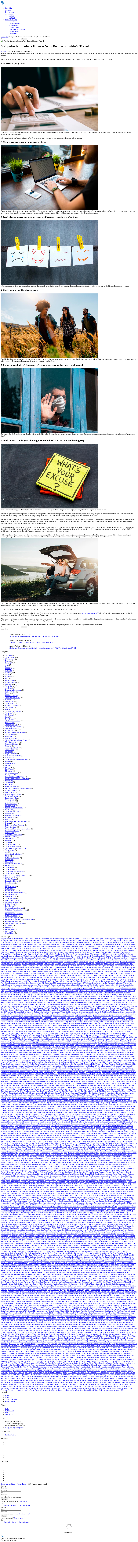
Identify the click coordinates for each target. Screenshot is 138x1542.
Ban (79, 993)
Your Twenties (107, 1197)
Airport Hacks (12, 1066)
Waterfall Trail (6, 1031)
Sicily (60, 1164)
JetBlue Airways (80, 975)
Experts (79, 1176)
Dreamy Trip (111, 1122)
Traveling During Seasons (14, 908)
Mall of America (121, 946)
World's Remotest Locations (61, 1083)
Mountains (8, 771)
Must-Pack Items (50, 1209)
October (49, 1145)
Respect (65, 1164)
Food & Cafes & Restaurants (15, 732)
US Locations (102, 1068)
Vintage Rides (21, 1149)
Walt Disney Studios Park (18, 1218)
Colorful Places (58, 1035)
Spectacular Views (57, 1153)
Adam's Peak (24, 1184)
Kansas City (11, 1108)
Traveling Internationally (105, 1079)
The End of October (95, 1066)
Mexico (128, 1066)
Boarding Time (33, 1021)
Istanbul (134, 1187)
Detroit (46, 939)
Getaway (89, 1135)
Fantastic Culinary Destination (59, 1220)
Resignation (10, 981)
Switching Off (66, 1114)
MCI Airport (26, 1108)
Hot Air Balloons (23, 1155)
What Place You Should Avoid (115, 1097)
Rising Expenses (51, 1039)
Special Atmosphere (39, 1052)
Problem (111, 1074)
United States (101, 950)
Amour (117, 1193)
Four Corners (11, 1149)
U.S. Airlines (14, 973)
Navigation (78, 1118)
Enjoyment (63, 1222)
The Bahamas (97, 1077)
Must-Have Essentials (12, 902)
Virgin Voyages (75, 1226)
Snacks (51, 1120)
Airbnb (3, 1143)
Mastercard (89, 973)
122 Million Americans (63, 979)
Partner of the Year (111, 954)
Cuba (10, 979)
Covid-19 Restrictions (102, 1012)
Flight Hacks (126, 1130)
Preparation (91, 1128)
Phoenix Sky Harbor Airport (107, 1037)
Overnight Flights (29, 1212)
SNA (84, 1205)
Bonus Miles (78, 942)
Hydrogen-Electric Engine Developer (85, 1047)
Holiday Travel (12, 977)
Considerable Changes (123, 1064)
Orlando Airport (75, 940)
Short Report (98, 1101)
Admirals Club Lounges (127, 1045)
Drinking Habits (6, 1124)
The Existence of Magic (112, 1014)
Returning (120, 994)
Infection (71, 998)
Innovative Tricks (42, 1130)
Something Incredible (40, 1174)
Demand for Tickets (112, 962)
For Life (104, 1018)
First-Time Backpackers (82, 1004)
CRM (7, 674)
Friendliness (109, 1224)
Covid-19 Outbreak (41, 1087)
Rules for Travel (82, 967)
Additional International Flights (63, 1068)
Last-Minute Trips (93, 1160)
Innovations (9, 736)
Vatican (72, 1116)
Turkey (21, 1043)
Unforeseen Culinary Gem (97, 1209)
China (83, 1145)
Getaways (111, 1211)
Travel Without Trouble (123, 996)
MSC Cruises (53, 1218)
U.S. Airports (49, 994)
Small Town (126, 1120)
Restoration (57, 1089)
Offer (21, 1091)
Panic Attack (79, 998)
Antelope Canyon (113, 1112)
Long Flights (132, 1133)
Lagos (62, 1224)
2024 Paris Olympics (93, 1220)
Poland (50, 1041)
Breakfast (77, 960)
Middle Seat (19, 1037)
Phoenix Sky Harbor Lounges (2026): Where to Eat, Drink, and (31, 642)
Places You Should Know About (87, 1137)
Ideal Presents (111, 1176)
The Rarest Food (6, 1008)
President (70, 969)
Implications (108, 971)
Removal (89, 1095)
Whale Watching (37, 1226)
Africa (40, 1145)
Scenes (19, 1178)
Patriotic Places (125, 1074)
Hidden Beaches (50, 1031)
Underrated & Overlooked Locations (17, 829)
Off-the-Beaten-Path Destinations (123, 1160)
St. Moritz (39, 1216)
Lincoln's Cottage (21, 1189)
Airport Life (21, 946)
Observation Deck (57, 958)
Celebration (49, 983)
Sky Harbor (74, 1072)
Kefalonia (41, 1124)
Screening (67, 994)
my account (9, 14)
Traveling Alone (6, 1195)
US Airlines (109, 973)
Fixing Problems (115, 1021)
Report (26, 1039)
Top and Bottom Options (77, 1201)
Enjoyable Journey (59, 1049)
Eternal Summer (26, 1166)
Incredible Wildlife (11, 786)
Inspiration (133, 1006)
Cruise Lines (9, 701)
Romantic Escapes (19, 1211)
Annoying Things (59, 1012)
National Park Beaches (13, 755)
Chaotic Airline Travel (86, 991)
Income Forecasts (72, 993)
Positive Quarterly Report (53, 1025)
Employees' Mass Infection (109, 987)
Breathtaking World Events (123, 1049)
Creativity (4, 1118)
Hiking (7, 823)
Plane (9, 954)
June (16, 1220)
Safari (7, 885)
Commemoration (55, 1176)
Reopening (40, 971)
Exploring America (125, 1155)
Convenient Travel (127, 1023)
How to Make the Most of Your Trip (114, 1126)
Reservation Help (11, 20)
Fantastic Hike (6, 1077)
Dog (97, 1058)
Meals (28, 1060)
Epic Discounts (96, 1214)
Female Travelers (59, 1110)
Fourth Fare (21, 983)
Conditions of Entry (97, 964)
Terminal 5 (94, 1008)
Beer (20, 1081)
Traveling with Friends (13, 811)
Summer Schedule (32, 1106)
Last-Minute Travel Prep (116, 1141)
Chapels (127, 1095)
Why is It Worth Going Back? (121, 1116)
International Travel (11, 881)
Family (47, 1168)
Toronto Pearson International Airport (91, 1211)
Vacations (8, 655)
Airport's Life (16, 966)
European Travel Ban (71, 946)
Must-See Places (74, 1191)
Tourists (33, 971)
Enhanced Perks (62, 1010)
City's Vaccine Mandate (74, 966)
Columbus (100, 1184)
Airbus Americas (75, 987)
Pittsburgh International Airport (114, 1089)
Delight (107, 1095)
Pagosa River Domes (18, 1216)
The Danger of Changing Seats (45, 1002)
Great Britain (9, 833)
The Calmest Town (58, 1047)
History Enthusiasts (121, 1093)
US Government (88, 1035)
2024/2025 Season (65, 1216)
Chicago (34, 1041)
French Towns (22, 1074)
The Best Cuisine (61, 1077)
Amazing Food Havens (58, 1184)
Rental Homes (10, 883)
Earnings (4, 1122)
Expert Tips (88, 1164)
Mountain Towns (18, 1047)
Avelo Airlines (18, 979)
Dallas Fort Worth (88, 939)
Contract (51, 1027)
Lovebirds (41, 1122)
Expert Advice (69, 1143)
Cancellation (13, 25)
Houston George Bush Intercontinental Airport (93, 1218)
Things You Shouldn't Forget (63, 1091)
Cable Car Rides (10, 827)
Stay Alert (81, 1207)
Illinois (39, 1041)
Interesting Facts (29, 942)
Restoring (113, 994)
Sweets (19, 1004)
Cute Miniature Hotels (99, 1076)
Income (8, 1095)
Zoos (42, 939)
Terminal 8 (81, 1000)
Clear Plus (121, 1207)
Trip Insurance (10, 734)
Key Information (127, 1025)
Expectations (62, 1018)
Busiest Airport (10, 1085)
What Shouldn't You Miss (30, 1018)
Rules (108, 1091)
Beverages (34, 1124)
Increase (128, 1089)
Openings (16, 1139)
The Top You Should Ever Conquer (18, 1114)
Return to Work (47, 1016)
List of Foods (128, 973)
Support (15, 1083)
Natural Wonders (11, 877)
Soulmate (27, 1041)
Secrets (118, 944)
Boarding (11, 1158)
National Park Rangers (90, 1176)
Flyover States (118, 1104)
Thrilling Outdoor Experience (18, 1135)
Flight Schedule (53, 1214)
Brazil (40, 1116)
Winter (32, 998)
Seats (53, 1008)
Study (59, 1226)
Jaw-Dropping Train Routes (46, 1029)
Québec (95, 1164)
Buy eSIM (8, 8)
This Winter (27, 979)
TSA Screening (75, 1081)
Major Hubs (52, 1058)
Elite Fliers (102, 1091)
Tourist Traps (9, 912)
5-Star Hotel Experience (51, 1222)
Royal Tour (44, 1185)
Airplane (59, 1002)
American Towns (119, 1185)
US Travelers (91, 985)
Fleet (60, 991)
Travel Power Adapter (57, 981)
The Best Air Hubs (66, 1095)
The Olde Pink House (128, 1220)
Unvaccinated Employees (32, 1016)
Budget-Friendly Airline (32, 1228)
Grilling (55, 1178)
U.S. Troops (28, 952)
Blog (7, 37)
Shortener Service (48, 1045)
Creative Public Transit (8, 1103)
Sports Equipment (42, 967)
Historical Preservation (117, 1047)
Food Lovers (108, 1184)
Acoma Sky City (103, 1047)
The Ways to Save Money (116, 1018)
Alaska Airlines (34, 1172)
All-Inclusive (47, 1054)
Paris (64, 971)
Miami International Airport (91, 1222)
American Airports (120, 948)
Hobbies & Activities (12, 858)
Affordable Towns (77, 1124)
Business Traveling (11, 696)
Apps (7, 665)
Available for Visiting (97, 1027)
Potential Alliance (55, 1056)
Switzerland (11, 1185)
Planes (86, 1020)
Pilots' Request (109, 964)
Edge (122, 1110)
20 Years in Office (31, 981)
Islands (101, 975)
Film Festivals (15, 1180)
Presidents (18, 1199)
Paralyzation (113, 993)
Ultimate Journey (82, 1197)
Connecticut (64, 1126)
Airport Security (130, 1207)
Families (105, 1074)
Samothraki (115, 1182)
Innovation (18, 960)
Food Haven (61, 1147)
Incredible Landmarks (76, 1099)
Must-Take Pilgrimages (13, 918)
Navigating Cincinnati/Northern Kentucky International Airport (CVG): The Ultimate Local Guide (42, 648)
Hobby (67, 1110)
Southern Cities (16, 1147)
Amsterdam (121, 1226)
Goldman (133, 981)
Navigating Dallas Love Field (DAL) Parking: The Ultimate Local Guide (34, 636)
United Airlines (30, 946)
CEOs (52, 979)
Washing (130, 1118)
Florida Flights (104, 1021)
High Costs (46, 948)
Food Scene (121, 1176)
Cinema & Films (10, 896)
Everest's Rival (67, 1122)
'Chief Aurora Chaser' (61, 1212)
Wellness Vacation (26, 1070)
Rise (90, 971)
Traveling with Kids (12, 846)
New (23, 958)
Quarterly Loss (58, 996)
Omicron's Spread (77, 994)
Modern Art (78, 1062)
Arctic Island (98, 1062)
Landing (75, 1157)
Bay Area (30, 1104)
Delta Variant (58, 962)
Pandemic (31, 962)
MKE (89, 1014)
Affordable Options (7, 1126)
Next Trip (41, 983)
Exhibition (47, 1076)
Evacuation (124, 950)
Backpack (54, 1101)
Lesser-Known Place (90, 1104)
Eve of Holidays (92, 1031)
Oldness (46, 1147)
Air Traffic (91, 993)
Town (12, 1039)
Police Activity (109, 967)
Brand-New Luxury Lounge (10, 1064)
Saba (81, 1193)
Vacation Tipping (98, 1131)
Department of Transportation (91, 1224)
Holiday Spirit (42, 1170)
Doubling (89, 1145)
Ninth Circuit (69, 948)
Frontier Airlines (130, 1014)
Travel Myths (9, 850)
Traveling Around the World (10, 1045)
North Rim (47, 1226)
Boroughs (28, 1160)
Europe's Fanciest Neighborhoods (38, 1079)
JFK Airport (9, 659)
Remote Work (10, 929)
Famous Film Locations (57, 1187)
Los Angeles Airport (125, 940)
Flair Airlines (101, 969)
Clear (61, 1199)
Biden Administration (69, 967)
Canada (44, 993)
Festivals (54, 1160)
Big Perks (25, 1172)
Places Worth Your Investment (95, 1207)
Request (74, 983)
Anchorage (53, 1147)
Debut (107, 1222)
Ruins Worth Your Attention (14, 825)
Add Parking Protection (17, 29)
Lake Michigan (47, 1112)
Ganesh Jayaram (125, 1050)
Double (55, 991)
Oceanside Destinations (65, 960)
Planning (96, 1021)
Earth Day (8, 669)
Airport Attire (42, 1205)
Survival (68, 1039)
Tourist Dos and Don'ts (101, 1145)
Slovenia (117, 1184)
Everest (3, 1114)
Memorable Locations (61, 1139)
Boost (78, 1110)
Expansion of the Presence (107, 1008)
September (53, 1043)
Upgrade (61, 1104)
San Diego (11, 1212)
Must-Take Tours (105, 1155)
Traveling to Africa (86, 1149)
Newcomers (118, 1076)
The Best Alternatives (60, 1085)
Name (8, 1035)
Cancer (80, 1070)
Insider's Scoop (6, 1205)
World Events (9, 800)
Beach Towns (77, 1104)
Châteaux (46, 1116)
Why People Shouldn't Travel (25, 1010)
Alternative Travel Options (17, 1068)
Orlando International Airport (30, 1209)
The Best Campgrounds (86, 1025)
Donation (74, 1070)
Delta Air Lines (49, 964)
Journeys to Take (105, 1160)
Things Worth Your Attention (105, 1064)
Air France (100, 1199)
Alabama (67, 1124)
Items (65, 1153)
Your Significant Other (124, 1122)
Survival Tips (88, 942)
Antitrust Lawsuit (92, 975)
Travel (8, 1004)
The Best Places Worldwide (85, 989)
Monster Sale (84, 969)
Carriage (9, 1027)
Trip (124, 954)
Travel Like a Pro (105, 1137)
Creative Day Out (120, 1195)
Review (67, 1093)
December (30, 1087)
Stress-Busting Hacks (97, 1151)
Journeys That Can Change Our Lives (18, 788)
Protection (128, 994)
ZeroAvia (68, 1047)
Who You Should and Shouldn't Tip (116, 1131)
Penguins (87, 1124)
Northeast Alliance (41, 1010)
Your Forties (84, 1209)
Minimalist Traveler (37, 1114)
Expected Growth (119, 1062)
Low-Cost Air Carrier (124, 969)
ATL (134, 1203)
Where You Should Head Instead (93, 1097)
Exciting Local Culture (101, 1081)
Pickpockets (65, 1226)
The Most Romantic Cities (33, 993)
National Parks (10, 757)
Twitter (102, 1095)
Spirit (14, 1000)
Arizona (122, 1112)
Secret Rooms (37, 975)
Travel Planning (10, 898)
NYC (49, 958)
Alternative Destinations (13, 854)
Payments (20, 1228)
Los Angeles (105, 948)
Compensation (22, 1097)
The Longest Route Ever (113, 1130)
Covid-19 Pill (75, 971)
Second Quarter (35, 1035)
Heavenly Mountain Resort (41, 1126)
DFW (36, 1104)
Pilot (64, 969)
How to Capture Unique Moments (103, 1120)
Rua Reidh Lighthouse (92, 1147)
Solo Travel (9, 862)
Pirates (135, 1101)
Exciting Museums (72, 1012)
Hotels (7, 709)
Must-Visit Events (7, 1139)
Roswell (75, 1025)
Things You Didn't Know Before (16, 740)
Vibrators (84, 1041)
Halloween (9, 889)
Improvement (58, 993)
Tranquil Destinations (112, 1151)
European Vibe (111, 1128)
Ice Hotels (94, 1091)
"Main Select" (41, 973)
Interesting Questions (85, 1157)
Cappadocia (29, 1043)
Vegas (49, 1101)
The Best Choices (25, 1164)
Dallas (112, 948)
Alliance (68, 983)
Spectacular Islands (129, 1076)
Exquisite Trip (65, 1185)
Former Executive (86, 1106)
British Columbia (87, 1170)
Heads (83, 987)
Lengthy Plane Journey (118, 1205)
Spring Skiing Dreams (92, 1010)
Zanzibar (110, 1162)
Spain (25, 954)
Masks (95, 971)
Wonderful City (83, 1112)
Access (133, 1091)
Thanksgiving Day (11, 725)
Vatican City (68, 1131)
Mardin (128, 1187)
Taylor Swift (32, 1222)
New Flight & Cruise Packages (117, 966)
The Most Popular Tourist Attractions (55, 1191)
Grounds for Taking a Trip (89, 1130)
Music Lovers (45, 1108)
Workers (42, 1081)
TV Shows (61, 1052)
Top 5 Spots (119, 989)
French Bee (58, 971)
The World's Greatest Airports (115, 1143)
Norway (31, 1143)
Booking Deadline (70, 1218)
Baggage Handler (130, 971)
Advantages (17, 1172)
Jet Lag (14, 942)
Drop (65, 1043)
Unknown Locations (41, 1097)
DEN (80, 1205)
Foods (57, 1045)
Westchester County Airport (10, 1203)
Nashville (4, 1220)
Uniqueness (88, 1168)
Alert (7, 1143)
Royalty (37, 1185)
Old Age (38, 1110)
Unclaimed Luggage (8, 1037)
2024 (123, 1166)
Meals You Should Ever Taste (74, 1033)
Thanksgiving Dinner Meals (59, 1081)
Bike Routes (9, 784)
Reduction (46, 1060)
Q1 (131, 1120)
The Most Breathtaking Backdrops (55, 1158)
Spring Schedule (67, 1058)
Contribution (14, 1056)
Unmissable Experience (85, 1203)
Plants (94, 1041)
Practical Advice (52, 1166)
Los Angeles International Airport (125, 1214)
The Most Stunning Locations (15, 991)
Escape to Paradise (69, 1135)
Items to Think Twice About (116, 1153)
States (128, 942)
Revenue (131, 966)
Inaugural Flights (34, 1133)
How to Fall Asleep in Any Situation (70, 1166)
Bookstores (83, 1060)
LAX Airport (113, 940)
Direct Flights (29, 1083)
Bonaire (8, 1160)
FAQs (11, 22)
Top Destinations (98, 1054)
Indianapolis (113, 1145)
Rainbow (73, 1050)
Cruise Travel (116, 1216)
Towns (28, 1056)
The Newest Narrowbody (47, 1014)
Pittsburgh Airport (78, 962)
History (94, 1037)
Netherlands (129, 1226)
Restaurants (13, 983)
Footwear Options (105, 1172)
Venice (92, 954)
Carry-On (87, 1195)
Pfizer (68, 971)
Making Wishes (6, 1189)
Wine (126, 1041)
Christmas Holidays (12, 728)
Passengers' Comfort (60, 1023)
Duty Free (95, 1153)
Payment (42, 1021)
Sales (7, 717)
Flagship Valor (115, 1010)
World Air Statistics (113, 950)
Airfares (60, 1043)
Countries (8, 838)
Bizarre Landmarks (15, 1093)
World (62, 1093)
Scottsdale (93, 1184)
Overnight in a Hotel (74, 1222)
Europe (3, 964)
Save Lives (87, 1070)
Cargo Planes (57, 967)
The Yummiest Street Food (121, 1085)
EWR (22, 1207)
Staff (103, 1224)
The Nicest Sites (81, 1116)
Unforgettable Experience (89, 1182)
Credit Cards (9, 931)
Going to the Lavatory (79, 1039)
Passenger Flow (12, 1099)
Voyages (61, 1218)
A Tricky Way (53, 1020)
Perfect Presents (39, 1168)
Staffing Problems (123, 1035)
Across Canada (10, 763)
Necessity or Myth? (11, 1153)
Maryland (88, 1139)
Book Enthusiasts (83, 1184)
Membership (5, 1209)
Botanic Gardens (11, 837)
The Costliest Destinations (90, 1187)
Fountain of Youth (48, 1211)
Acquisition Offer (127, 1021)
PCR (63, 948)
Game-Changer (126, 1222)
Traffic (101, 1089)
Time (78, 1193)
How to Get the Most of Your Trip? (17, 875)
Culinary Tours (66, 1176)
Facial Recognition (23, 969)
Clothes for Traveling (12, 900)
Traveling (4, 51)
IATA (40, 948)
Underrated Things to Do (69, 1120)
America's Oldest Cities (65, 1160)
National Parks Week (13, 1018)
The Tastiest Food (31, 1029)
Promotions (70, 942)
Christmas (8, 684)
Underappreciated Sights (16, 1049)
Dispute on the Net (18, 971)
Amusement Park (50, 946)
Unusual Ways (117, 1056)
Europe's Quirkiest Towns (38, 1118)
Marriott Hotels (85, 960)
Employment (34, 1081)
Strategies (4, 1135)
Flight (86, 998)
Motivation (89, 1081)
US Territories (30, 1197)
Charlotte (69, 1087)
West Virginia (132, 1029)
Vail (21, 1085)
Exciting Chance (106, 1220)
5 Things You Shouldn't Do (105, 996)
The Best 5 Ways (34, 987)
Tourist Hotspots (61, 1106)
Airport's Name (86, 1037)
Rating (83, 1220)
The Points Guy (6, 1087)
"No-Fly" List (126, 998)
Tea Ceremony (13, 1104)
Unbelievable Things (72, 1172)
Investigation (58, 969)
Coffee (134, 1122)
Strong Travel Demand (15, 1122)
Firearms (111, 983)
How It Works (15, 1209)
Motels (50, 952)
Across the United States (13, 835)
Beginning (34, 1085)
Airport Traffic (43, 1037)
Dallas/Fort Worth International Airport (64, 1207)
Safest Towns (100, 979)
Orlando (67, 940)
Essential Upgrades (39, 1224)
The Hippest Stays (46, 1162)
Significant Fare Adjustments (57, 1170)
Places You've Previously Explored (99, 1116)
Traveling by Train (12, 1043)
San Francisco (18, 1120)
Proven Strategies (38, 1218)
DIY (26, 1170)
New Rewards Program (82, 1214)
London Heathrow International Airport (76, 1008)
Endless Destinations (39, 1166)
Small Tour (8, 1081)
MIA (102, 1222)
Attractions (60, 946)
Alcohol (116, 1041)
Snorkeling (9, 781)
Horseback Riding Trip (8, 1058)
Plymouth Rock (25, 1226)
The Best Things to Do (28, 1012)
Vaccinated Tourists (83, 964)
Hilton (85, 1216)
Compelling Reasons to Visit (46, 1180)
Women (9, 1133)
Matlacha (118, 1120)
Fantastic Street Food (56, 1033)
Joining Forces (38, 1000)
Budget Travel (73, 1126)
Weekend (8, 840)
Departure (70, 1077)
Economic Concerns (30, 1122)
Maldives (117, 1162)
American (119, 979)
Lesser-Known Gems (113, 1149)
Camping (8, 765)
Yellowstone (17, 1025)
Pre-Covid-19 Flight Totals (78, 1021)
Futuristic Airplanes (99, 1049)
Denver (59, 1058)
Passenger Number (123, 1037)
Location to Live (106, 1104)
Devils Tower (46, 1207)
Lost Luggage (104, 1110)
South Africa (104, 977)
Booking (13, 1143)
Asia (13, 1189)
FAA (93, 960)
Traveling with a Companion (88, 1126)
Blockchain (70, 975)
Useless (126, 983)
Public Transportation (100, 1114)
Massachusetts (47, 1023)
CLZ (110, 1216)
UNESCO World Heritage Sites (16, 910)
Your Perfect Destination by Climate (71, 1151)
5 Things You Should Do (82, 1006)
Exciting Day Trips (128, 1058)
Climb (77, 1031)
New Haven (55, 1126)
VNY (8, 1207)
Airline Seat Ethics (101, 1141)
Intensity (69, 1157)
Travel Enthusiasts (7, 1162)
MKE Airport (47, 1083)
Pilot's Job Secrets (99, 1016)
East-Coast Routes (128, 1052)
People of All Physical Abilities (39, 1135)
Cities (132, 942)
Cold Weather (34, 1162)
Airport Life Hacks (36, 1072)
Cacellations (68, 962)
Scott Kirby (56, 1095)
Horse (19, 1058)
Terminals (27, 1085)
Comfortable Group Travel (67, 1141)
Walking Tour (48, 1012)
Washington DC (33, 1189)
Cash (15, 1228)
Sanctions (58, 964)
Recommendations (111, 1060)
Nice (99, 1104)
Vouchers (112, 960)
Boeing (122, 981)
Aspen (18, 1085)
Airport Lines (26, 1058)
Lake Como (24, 1139)
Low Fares (14, 1016)
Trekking (124, 1158)
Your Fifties (117, 1220)
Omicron (8, 746)
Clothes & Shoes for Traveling (122, 1172)
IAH (110, 1218)
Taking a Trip (25, 1033)
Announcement (20, 981)
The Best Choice (88, 1062)
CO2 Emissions (30, 973)
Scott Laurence (25, 1006)
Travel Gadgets (97, 1168)
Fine (19, 958)
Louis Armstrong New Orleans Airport (71, 1101)
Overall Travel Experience (90, 1110)
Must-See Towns (76, 1097)
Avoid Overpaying (50, 1072)
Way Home (115, 1054)
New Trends (9, 719)
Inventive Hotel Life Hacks (18, 1021)
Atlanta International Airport (123, 1203)
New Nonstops (111, 969)
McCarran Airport (72, 939)
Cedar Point (40, 946)
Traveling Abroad (28, 1004)
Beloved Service (26, 1077)
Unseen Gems (5, 1147)
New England (64, 1045)
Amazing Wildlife (123, 1008)
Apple (51, 960)
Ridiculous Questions (113, 958)
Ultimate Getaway (18, 1160)
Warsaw (45, 1041)
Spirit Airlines (5, 1016)
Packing (26, 1162)
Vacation (133, 1079)
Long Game (48, 1068)
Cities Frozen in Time (57, 1108)
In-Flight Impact (125, 1151)
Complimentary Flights (48, 1228)
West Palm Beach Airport (77, 1212)
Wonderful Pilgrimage (109, 1072)
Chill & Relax (10, 792)
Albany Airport (109, 939)
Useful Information (125, 1201)
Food (2, 983)
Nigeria (66, 1224)
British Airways (49, 1000)
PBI (88, 1212)
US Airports (120, 985)
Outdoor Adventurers (34, 1093)
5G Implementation (39, 991)
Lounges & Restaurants (58, 966)
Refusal (68, 989)
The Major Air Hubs (117, 1095)
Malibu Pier (132, 1182)
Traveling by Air (111, 1016)
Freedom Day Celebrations (33, 1027)
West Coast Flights (56, 1133)
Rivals (82, 1049)
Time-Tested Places (80, 1160)
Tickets (44, 958)
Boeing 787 (107, 1002)
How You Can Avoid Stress (105, 1087)
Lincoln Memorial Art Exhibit (32, 1023)
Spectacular (120, 1114)
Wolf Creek (34, 969)
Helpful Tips (37, 950)
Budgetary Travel (41, 942)
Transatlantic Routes (122, 960)
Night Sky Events (120, 1224)
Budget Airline (6, 1216)
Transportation (10, 867)
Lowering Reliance (16, 1101)
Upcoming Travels (53, 1224)
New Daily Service (123, 1072)
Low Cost (93, 969)
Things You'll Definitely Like (24, 1110)
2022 (27, 983)
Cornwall (79, 1135)
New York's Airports (42, 966)
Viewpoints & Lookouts (13, 864)
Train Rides (9, 782)
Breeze (29, 948)
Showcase (95, 1201)
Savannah (4, 1222)
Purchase (108, 1027)
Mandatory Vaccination (129, 958)
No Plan (57, 1120)
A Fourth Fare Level (67, 1016)
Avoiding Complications (39, 1058)
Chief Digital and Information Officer (106, 1050)
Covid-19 (8, 663)
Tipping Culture (10, 879)
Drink (122, 1041)
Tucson (47, 1184)
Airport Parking (10, 682)
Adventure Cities (68, 1155)
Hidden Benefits (111, 1207)
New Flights (102, 966)
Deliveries (88, 981)
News (7, 694)
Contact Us (13, 33)
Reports (24, 964)
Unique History (110, 1193)
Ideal (66, 1052)
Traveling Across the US (33, 1047)
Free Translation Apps (65, 973)
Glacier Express (97, 1135)
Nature (7, 661)
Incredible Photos (47, 1035)
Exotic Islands (36, 1178)
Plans (57, 1000)
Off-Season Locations (122, 1087)
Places (42, 1062)
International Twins (60, 1041)
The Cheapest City (77, 1018)
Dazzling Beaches (89, 1087)
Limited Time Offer (119, 1118)
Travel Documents (11, 773)
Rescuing (112, 952)
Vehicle (125, 1191)
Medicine (132, 1137)
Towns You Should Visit (41, 1066)
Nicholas (133, 956)
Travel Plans (77, 1095)
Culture (30, 1224)
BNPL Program (99, 973)
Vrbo (46, 1218)
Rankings (79, 1035)
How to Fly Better (11, 1089)
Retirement (9, 860)
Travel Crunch (118, 973)
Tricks (59, 1072)
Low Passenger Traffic (22, 998)
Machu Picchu (127, 1124)
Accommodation (29, 1131)
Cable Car (72, 1064)
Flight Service (55, 1060)
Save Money (39, 954)
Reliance (79, 1141)
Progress (76, 1049)
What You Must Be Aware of (121, 1091)
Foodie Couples (114, 1110)
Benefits (41, 1182)
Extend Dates (14, 27)
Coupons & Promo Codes (103, 1118)
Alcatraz (129, 1145)
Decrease (66, 996)
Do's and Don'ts (52, 1205)
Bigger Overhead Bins (97, 1212)
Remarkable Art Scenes (70, 991)
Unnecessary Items (16, 1193)
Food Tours (118, 1079)
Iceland (98, 1128)
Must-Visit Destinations (41, 1043)
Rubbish (66, 1064)
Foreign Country (6, 996)
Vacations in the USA (34, 944)
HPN (22, 1203)
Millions (30, 1097)
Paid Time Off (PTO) (51, 1182)
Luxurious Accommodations (101, 1070)
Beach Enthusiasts (58, 1124)
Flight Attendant (29, 1002)
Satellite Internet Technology (30, 1020)
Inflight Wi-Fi (5, 948)
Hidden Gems (10, 904)
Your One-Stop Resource (60, 1201)
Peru (79, 1131)
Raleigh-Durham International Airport (99, 1085)
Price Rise (62, 1214)
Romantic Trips (18, 1041)
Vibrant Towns (42, 1199)
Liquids (80, 1020)
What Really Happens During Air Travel (19, 1187)
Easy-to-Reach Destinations (41, 1160)
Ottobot (25, 985)
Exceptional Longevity (8, 1178)
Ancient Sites (83, 1103)
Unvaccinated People (69, 964)
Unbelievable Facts (109, 944)
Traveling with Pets (11, 748)
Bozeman (38, 1220)
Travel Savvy (11, 1157)
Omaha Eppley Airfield (47, 1189)
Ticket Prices (32, 1008)
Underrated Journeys (67, 1054)
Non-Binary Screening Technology (30, 1089)
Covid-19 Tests (56, 948)
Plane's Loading (118, 971)
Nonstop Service (67, 1089)
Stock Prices (84, 971)
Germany (15, 1081)
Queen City (5, 1021)
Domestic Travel (75, 1220)
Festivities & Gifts (11, 894)
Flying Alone (88, 1033)
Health (41, 1120)
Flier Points (27, 1091)
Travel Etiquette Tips (38, 989)
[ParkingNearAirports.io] (14, 4)
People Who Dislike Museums (22, 1174)
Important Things (111, 1174)
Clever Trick (129, 1027)
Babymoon (100, 946)
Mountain (48, 1122)
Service (110, 1058)
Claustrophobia (20, 1112)
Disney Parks (9, 730)
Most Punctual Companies (23, 975)
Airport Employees (11, 705)
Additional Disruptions (43, 1095)
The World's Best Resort (53, 1114)
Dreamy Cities (19, 1162)
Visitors (53, 1226)
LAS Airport (99, 939)
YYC (76, 1211)
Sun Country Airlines (90, 966)
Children (99, 1074)
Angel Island (122, 1145)
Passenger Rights (58, 944)
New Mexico (67, 1025)
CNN (84, 1095)
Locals (24, 1087)
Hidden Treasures (100, 1149)
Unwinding (23, 1050)
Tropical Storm (124, 956)
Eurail (103, 1128)
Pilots (90, 1077)
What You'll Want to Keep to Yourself (83, 1185)
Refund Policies (75, 1224)
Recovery (82, 1072)
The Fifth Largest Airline (24, 1000)
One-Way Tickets (29, 1220)
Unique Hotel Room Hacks (124, 1189)
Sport (50, 967)
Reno (120, 1174)
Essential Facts (104, 1187)
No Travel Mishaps (57, 1172)
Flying (55, 1128)
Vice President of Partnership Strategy (43, 1006)
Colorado (78, 948)
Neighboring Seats (110, 1035)
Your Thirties (72, 1203)
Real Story (116, 1197)
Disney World (84, 946)
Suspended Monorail (62, 1189)
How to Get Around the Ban (68, 1020)
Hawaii (27, 971)
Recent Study (67, 1199)
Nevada (124, 1174)
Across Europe (10, 802)
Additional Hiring (73, 1056)
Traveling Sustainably (36, 1139)
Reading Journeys (12, 1164)
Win (122, 1029)
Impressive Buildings (41, 1187)
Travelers (8, 971)
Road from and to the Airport (103, 1203)
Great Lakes (42, 1201)
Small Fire (82, 958)
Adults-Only (38, 1054)
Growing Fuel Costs (44, 1008)
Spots (47, 1062)
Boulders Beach (102, 1124)
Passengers (42, 981)
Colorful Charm (53, 1199)
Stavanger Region (22, 1143)
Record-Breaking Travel (81, 1089)
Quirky (65, 998)
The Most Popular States (48, 1193)
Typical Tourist (63, 1178)
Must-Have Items (71, 950)
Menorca (76, 1174)
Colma (100, 1023)
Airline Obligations (70, 944)
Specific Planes (110, 1212)
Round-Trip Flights (24, 1141)
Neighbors (97, 1033)
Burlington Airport (7, 940)
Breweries (26, 1081)
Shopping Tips (70, 981)
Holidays (8, 700)
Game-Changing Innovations (25, 1158)
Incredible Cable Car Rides (86, 1064)
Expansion (83, 1083)
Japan (36, 1120)
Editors (14, 1087)
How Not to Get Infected (95, 1039)
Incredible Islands (11, 804)
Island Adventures (21, 1133)
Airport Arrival (71, 1193)
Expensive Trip (33, 956)
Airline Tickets (131, 1153)
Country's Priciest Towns (43, 1074)
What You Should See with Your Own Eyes (23, 1182)
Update (91, 967)
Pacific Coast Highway (33, 1128)
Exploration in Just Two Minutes (96, 1122)
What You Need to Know (44, 1212)
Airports (8, 10)
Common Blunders (11, 744)
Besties (76, 1054)
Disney (29, 1218)
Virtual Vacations (34, 939)
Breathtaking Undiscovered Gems (113, 1066)
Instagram (31, 1137)
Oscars (88, 1201)
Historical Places (80, 1155)
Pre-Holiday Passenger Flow (106, 985)
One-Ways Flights (12, 1141)
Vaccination (9, 707)
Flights (7, 761)
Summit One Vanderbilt (33, 958)
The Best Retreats (18, 1205)
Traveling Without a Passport (15, 1197)
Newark (21, 940)
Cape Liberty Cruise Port (99, 1216)
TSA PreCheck (60, 956)
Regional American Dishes (10, 1170)
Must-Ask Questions (42, 1131)
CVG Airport (53, 985)
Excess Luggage (27, 994)
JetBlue (3, 958)
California (131, 944)
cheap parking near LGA (90, 613)
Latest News (65, 1072)
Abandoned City (6, 944)
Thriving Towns (37, 1147)
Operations (54, 1066)
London (10, 1120)
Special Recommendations (14, 808)
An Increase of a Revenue (83, 1016)
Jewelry (3, 1027)
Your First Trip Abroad (109, 1133)
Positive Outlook (6, 1025)
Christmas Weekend (7, 987)
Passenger (19, 954)
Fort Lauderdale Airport (89, 956)
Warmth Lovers (6, 1074)
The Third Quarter (7, 967)
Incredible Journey (129, 1056)
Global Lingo (9, 933)
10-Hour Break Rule (21, 967)
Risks (79, 983)
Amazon (22, 973)
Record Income (34, 1039)
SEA (108, 1209)
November (31, 967)
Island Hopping (29, 1120)
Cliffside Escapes (7, 1211)
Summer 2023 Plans (58, 1079)
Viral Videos (9, 723)
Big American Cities (74, 1041)
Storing (49, 996)
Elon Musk (44, 1020)
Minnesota (107, 1182)
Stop (86, 1066)
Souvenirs (39, 1012)
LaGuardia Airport (49, 940)
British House (35, 1108)
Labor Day (9, 809)
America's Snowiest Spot (31, 1101)
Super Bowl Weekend (95, 1083)
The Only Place (18, 1008)
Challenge (82, 1031)
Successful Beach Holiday (39, 1033)
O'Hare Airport (6, 942)
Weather (87, 1151)
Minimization (69, 1079)
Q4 (64, 993)
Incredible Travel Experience (20, 1191)
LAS (80, 939)
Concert (39, 1222)
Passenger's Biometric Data (37, 996)
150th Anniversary (38, 1025)
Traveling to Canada (111, 1164)
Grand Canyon (99, 940)
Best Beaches (99, 991)
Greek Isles (39, 1143)
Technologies (60, 950)
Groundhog (105, 952)
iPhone (46, 960)
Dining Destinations (20, 1222)
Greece (59, 1031)
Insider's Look (15, 1207)
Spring (40, 1104)
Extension (70, 1006)
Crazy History (107, 1023)
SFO (95, 1052)
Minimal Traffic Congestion (112, 1191)
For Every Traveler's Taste (118, 991)
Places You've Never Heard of (61, 1070)
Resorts (7, 865)
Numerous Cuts (25, 1045)
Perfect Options (6, 1174)
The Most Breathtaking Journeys (96, 1189)
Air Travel (9, 925)
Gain (68, 1018)
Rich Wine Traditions (91, 1093)
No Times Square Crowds (49, 987)
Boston (89, 958)
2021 (6, 950)
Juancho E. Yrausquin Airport (94, 1193)
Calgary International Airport (64, 1211)
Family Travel (10, 775)
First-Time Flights (90, 1199)
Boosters (101, 971)
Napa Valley (72, 1085)
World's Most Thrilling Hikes (111, 1158)
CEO (116, 1101)
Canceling (17, 994)
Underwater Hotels (66, 1004)
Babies (16, 940)
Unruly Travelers (115, 998)
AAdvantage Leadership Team (119, 1006)
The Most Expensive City (92, 1018)
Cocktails (28, 1130)
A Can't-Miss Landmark (17, 1128)
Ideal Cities (129, 1141)
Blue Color (59, 1008)
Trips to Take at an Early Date (29, 1153)
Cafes (7, 983)
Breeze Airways (39, 1103)
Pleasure (35, 1070)
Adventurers (102, 1176)
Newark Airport (30, 940)
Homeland (30, 1074)
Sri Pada (16, 1184)
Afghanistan (19, 952)
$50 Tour (128, 1176)
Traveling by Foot (11, 844)
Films (8, 1056)
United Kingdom (54, 1185)
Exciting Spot (67, 1112)
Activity (73, 1110)
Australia (63, 1074)
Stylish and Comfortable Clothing (124, 1218)
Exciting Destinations (18, 1176)
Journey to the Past (92, 1155)
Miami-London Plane (77, 996)
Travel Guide (9, 657)
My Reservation (14, 23)
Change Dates (14, 31)
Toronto (50, 993)
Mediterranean (93, 1056)
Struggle (23, 1106)
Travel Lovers (22, 1079)
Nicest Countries (44, 1070)
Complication (129, 985)
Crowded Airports (88, 1118)
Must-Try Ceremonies (126, 1135)
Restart (3, 1054)
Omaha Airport (47, 944)
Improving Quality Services (68, 1000)
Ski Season (9, 715)
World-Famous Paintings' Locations (36, 1151)
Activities (11, 1112)
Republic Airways (7, 962)
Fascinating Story (107, 1214)
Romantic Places (126, 1193)
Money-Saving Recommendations (102, 1195)
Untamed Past (108, 1185)
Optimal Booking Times (9, 1155)
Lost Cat (133, 960)
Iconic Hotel (92, 1060)
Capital (118, 1068)
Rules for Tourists (80, 1068)
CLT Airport (61, 1087)
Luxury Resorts (45, 1153)
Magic (92, 1174)
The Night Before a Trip (100, 1006)
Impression (111, 1068)
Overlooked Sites (23, 1103)
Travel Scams (9, 750)
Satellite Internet (109, 1020)
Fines (48, 981)
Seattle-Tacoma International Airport (123, 1209)
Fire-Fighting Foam (101, 960)
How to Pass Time (75, 1178)
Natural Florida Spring (33, 1211)
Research (91, 1103)
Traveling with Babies (12, 698)
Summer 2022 (100, 954)
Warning (43, 1039)
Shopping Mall (110, 946)
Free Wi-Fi (4, 1093)
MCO (42, 1209)
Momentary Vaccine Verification (33, 960)
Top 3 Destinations (21, 987)
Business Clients (52, 973)
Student (49, 1049)
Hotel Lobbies (86, 1228)
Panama (8, 966)
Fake (110, 1031)
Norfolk (133, 1072)
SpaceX (45, 1027)
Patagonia (101, 1130)
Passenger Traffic (24, 977)
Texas (133, 946)
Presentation (105, 1010)
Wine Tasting (81, 1085)
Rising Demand (72, 1043)
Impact (120, 1101)
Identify (115, 1031)
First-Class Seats (12, 958)
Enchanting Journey (115, 1124)
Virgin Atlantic (109, 1101)
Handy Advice (58, 1162)
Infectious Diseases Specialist (69, 985)
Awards (133, 1085)
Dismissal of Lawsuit (84, 977)
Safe (2, 1081)
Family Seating (98, 1108)
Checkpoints (59, 994)
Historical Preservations (13, 794)
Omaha (94, 944)
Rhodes (80, 1195)
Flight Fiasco (59, 1143)
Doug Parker (97, 1106)
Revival (51, 1077)
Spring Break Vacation (70, 1133)
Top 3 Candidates (89, 1141)
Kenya (35, 1145)
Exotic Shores (44, 1133)
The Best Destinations (12, 721)
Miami (47, 1081)
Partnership (95, 977)
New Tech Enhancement (18, 1201)
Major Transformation (50, 1164)
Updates (117, 1106)
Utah (135, 948)
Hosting (37, 1062)
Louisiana (19, 1224)
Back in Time (64, 1130)
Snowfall (106, 993)
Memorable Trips (97, 1191)
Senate (33, 979)
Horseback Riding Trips (13, 815)
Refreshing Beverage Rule (23, 1145)
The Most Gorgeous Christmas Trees (60, 1174)
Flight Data (62, 975)
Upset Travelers (37, 1091)
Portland (131, 950)
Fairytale (48, 1103)
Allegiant (49, 991)
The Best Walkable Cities (53, 1155)
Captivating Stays (41, 1137)
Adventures (9, 813)
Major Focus (65, 1197)
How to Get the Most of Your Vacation (65, 1103)
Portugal (107, 1054)
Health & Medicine (11, 921)
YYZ (106, 1211)
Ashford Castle (47, 1149)
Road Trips (9, 769)
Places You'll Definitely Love (60, 1116)
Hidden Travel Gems (57, 1131)
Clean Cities (58, 1064)
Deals (21, 1220)
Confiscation (118, 983)
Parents (116, 1074)
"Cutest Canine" (90, 1058)
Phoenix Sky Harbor (28, 1064)
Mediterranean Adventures (14, 914)
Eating (19, 1087)
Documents (34, 983)
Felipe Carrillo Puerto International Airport (33, 1214)
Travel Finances (10, 873)
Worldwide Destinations (117, 1187)
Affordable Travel (63, 1128)
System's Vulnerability (20, 996)
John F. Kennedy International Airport (71, 1066)
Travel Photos (15, 1012)
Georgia (10, 1222)
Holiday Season (63, 987)
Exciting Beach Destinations (88, 1180)
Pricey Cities (5, 1191)
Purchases (71, 1153)
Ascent (72, 1031)
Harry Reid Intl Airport (46, 1203)
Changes (117, 967)
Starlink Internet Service (62, 1027)
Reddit (123, 1149)
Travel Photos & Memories (14, 871)
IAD (88, 1216)
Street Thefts (15, 1031)
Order (34, 1130)
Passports (67, 1035)
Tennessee (11, 1220)
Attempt (94, 1079)
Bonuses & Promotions (13, 690)
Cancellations (11, 969)
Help (90, 998)
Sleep (105, 1135)
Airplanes (8, 688)
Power (73, 1035)
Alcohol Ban (43, 956)
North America (108, 1041)
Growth (51, 1037)
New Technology (70, 977)
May (127, 1224)
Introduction (52, 1010)
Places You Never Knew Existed (16, 821)
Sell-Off (91, 962)
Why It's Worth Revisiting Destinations (14, 1137)
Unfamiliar (112, 1114)
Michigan (73, 1197)
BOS (17, 1214)
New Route (22, 1104)
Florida (106, 991)
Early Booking (75, 1182)
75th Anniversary (59, 983)
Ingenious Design (95, 1158)
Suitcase (101, 1201)
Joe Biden (76, 969)
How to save (9, 12)
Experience (110, 1049)
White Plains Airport (31, 1203)
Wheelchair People (122, 1128)
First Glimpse (107, 1062)
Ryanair (77, 956)
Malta (68, 1182)
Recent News (75, 1106)
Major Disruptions (87, 1114)
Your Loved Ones (51, 1021)
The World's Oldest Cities (71, 1149)
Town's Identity (36, 1149)
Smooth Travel (33, 1201)
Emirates (64, 1056)
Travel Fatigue (122, 1133)
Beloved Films (52, 1052)
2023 (117, 1020)
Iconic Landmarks (11, 916)
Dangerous (111, 1025)
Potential (62, 1182)
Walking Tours (10, 806)
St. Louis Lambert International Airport (67, 1037)
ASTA (120, 954)
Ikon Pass (55, 1216)
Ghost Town (17, 944)
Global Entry (70, 956)
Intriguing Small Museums (108, 1180)
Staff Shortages (18, 1027)
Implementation (47, 1089)
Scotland (73, 1128)
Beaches (8, 767)
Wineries (100, 1041)
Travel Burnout (53, 1151)
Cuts (111, 1029)
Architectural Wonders (68, 1137)
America (22, 1056)
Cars (86, 962)
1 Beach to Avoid (113, 1045)
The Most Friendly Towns (51, 1093)
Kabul (95, 950)
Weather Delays (78, 1199)
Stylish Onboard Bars (37, 1155)
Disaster (14, 1097)
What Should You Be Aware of (34, 1031)
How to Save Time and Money (26, 1157)
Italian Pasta (5, 1116)
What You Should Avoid (33, 1112)
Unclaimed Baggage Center (18, 950)
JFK (133, 939)
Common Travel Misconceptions (90, 1133)
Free (105, 1108)
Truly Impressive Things (85, 1050)
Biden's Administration (86, 1012)
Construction (129, 1062)
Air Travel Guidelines (121, 1077)
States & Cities (10, 692)
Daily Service (10, 1054)
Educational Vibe (11, 798)
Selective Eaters (54, 1197)
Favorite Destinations (29, 1199)
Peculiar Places (88, 1108)
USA (128, 946)
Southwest (77, 1077)
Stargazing (29, 991)
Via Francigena (47, 1128)
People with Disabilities (35, 964)
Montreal (101, 1164)
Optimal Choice (61, 1209)
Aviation (93, 983)
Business (85, 1077)
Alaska (24, 1093)
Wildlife (71, 1164)
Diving (31, 1103)
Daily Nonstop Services (79, 1014)
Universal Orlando (19, 1062)
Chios (25, 1224)
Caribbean (58, 1135)
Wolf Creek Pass (14, 1166)
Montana (45, 1220)
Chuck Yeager (21, 1076)
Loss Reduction (100, 962)
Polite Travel (61, 1193)
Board (111, 1106)
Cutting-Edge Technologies (14, 923)
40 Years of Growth (126, 1020)
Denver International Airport (68, 1205)
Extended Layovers (44, 1157)
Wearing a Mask (90, 996)
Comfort (98, 1174)
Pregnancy (92, 946)
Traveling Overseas (11, 796)
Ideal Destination (73, 1209)
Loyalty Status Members (76, 1010)
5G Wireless (86, 983)
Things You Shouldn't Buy (80, 1027)
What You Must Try (128, 1168)
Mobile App (117, 1023)
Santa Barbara (120, 1211)
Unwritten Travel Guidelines (19, 1116)
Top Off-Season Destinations (95, 1143)
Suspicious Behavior (21, 962)
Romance (4, 1066)
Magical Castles (10, 887)
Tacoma (24, 948)
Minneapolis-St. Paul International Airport (32, 1099)
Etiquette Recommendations (26, 1095)
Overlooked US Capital (87, 1074)
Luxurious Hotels (49, 1143)
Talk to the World (79, 973)
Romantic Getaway (62, 1195)
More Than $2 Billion (82, 1023)
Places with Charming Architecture (17, 779)
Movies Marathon (66, 1168)
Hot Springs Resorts (22, 1118)
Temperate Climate (84, 1043)
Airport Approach (130, 1114)
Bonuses (63, 942)
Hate (99, 1126)
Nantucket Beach (47, 1110)
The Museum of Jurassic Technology (103, 1004)
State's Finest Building (77, 1139)
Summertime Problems (93, 1072)
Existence (122, 1054)
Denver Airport (37, 1045)
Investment (70, 1023)
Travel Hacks (79, 1164)
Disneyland (60, 940)
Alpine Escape (31, 1216)
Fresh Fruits (39, 1158)
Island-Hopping (81, 1128)
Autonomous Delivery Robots (38, 985)
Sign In (11, 16)
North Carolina (78, 1087)
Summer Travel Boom (8, 1023)
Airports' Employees (28, 966)
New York (8, 671)
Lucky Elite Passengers (41, 1077)
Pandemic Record (36, 977)
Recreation (87, 1076)
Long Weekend (40, 1004)
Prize (125, 1029)
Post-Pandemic (111, 979)
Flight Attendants (11, 754)
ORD (27, 1207)
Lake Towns (9, 906)
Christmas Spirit (45, 1172)
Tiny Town (93, 1112)
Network (96, 1095)
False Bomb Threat (103, 956)
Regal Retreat (57, 1149)
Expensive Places (37, 1060)
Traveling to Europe (105, 1056)
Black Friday (9, 680)
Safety (74, 1176)
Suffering (110, 1077)
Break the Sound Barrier (35, 1076)
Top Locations (109, 1093)
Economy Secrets (54, 942)
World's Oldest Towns (25, 1066)
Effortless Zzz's (113, 1135)
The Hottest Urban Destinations (67, 1180)
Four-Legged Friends (8, 1060)
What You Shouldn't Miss (82, 1091)
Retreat (102, 1147)
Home (3, 37)
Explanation (5, 1101)
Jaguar (18, 1077)
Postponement (49, 971)
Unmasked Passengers (96, 1020)
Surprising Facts (10, 946)
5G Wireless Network (12, 742)
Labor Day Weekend (65, 954)
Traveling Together (118, 942)
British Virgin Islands (45, 1085)
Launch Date (102, 1226)
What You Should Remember (56, 989)
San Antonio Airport (31, 1037)
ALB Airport (118, 939)
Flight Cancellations (43, 979)
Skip (68, 1106)
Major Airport (109, 1199)
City (15, 1039)
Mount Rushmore (35, 1207)
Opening (84, 993)
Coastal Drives (96, 1029)
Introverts (72, 1052)
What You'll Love (102, 1166)
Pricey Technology (53, 1137)
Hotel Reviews (103, 1031)
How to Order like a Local (21, 1124)
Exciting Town (48, 1091)
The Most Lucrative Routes (74, 1076)
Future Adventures (43, 1176)
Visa (123, 1216)
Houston (43, 1101)
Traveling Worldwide (98, 1043)
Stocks (127, 981)
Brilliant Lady (112, 1226)
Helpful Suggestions (42, 1197)
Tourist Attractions (78, 1162)
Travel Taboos (26, 1147)
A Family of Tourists (93, 1000)
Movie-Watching (115, 1222)
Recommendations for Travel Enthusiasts (19, 919)
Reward (119, 1016)
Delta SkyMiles (77, 1216)
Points (11, 1228)
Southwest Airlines (47, 962)
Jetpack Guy (96, 948)
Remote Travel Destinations (104, 989)
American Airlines (88, 940)
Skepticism (88, 1049)
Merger (20, 1016)
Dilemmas (103, 1153)
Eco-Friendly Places (112, 1201)
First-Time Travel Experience (62, 1145)
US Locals (115, 1155)
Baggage (8, 927)
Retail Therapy (56, 1157)
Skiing (17, 1126)
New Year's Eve (10, 738)
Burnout (75, 1112)
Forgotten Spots (10, 817)
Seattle (24, 944)
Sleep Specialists (112, 1170)
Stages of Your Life (95, 1197)
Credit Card (19, 1212)
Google (18, 1023)
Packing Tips (12, 1079)
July (13, 1133)
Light (64, 1157)
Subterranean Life (11, 891)
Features (130, 948)
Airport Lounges (10, 790)
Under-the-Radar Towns (16, 1130)
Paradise (48, 1124)
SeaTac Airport (16, 948)
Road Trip (93, 1023)
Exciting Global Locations (102, 1157)
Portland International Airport (71, 1228)
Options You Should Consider (121, 1070)
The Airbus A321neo (63, 1014)
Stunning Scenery (25, 1126)
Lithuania (33, 1180)
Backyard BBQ (47, 1178)
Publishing (10, 1020)
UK (84, 1135)
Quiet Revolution (37, 1164)
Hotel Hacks (19, 1131)
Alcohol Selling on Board (100, 998)
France (14, 1074)
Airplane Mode (74, 1130)
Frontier (9, 1000)
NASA (61, 977)
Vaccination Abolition (122, 964)
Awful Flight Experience (82, 1079)
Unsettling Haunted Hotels (112, 1083)
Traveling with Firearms (13, 727)
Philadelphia (70, 1060)
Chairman (105, 1106)
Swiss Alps (47, 1216)
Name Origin (89, 1101)
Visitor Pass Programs (123, 952)
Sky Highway (101, 1170)
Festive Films (26, 1178)
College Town (42, 1049)
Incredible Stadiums (67, 1118)
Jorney (75, 1131)
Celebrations (55, 1168)
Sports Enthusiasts (53, 1118)
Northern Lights (68, 1002)
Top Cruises (76, 1083)
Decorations (33, 1170)
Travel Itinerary (31, 1176)
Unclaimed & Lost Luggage (14, 777)
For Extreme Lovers (115, 977)
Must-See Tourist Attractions (15, 892)
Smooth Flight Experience (112, 1168)
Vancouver (71, 1170)
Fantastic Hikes (68, 1062)
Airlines (8, 673)
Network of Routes (77, 1093)
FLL (117, 1212)
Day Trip (93, 1124)
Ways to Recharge (92, 1172)
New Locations (114, 1178)
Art (6, 852)
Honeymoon (73, 1195)
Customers (4, 1228)
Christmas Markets (115, 1166)
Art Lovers (129, 1112)
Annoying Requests (98, 958)
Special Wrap (5, 1012)
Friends (82, 1054)
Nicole (104, 1077)
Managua (30, 1054)
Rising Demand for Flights (48, 1018)
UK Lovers (30, 1068)
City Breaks (77, 1145)
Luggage (125, 944)
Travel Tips (9, 686)
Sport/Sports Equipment (13, 711)
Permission (56, 1016)
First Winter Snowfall (16, 993)
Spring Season (85, 1174)
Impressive (88, 1054)
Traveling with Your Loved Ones (16, 759)
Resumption (52, 1087)
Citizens (38, 962)
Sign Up (12, 18)
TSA (119, 975)
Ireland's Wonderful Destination (57, 1099)
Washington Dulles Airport (91, 952)
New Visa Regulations (72, 1187)
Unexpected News (89, 1166)
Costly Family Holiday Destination (106, 1103)
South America (53, 1097)
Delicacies (126, 1079)
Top (17, 1091)
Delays (95, 981)
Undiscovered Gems (12, 831)
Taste (25, 1008)
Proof (122, 1014)
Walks (127, 1137)
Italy (21, 1031)
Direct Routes (90, 1205)
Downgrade (68, 1104)
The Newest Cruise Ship (89, 1226)
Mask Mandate (61, 1006)
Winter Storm (15, 1106)
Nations (101, 1093)
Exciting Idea (9, 1110)
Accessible (111, 1108)
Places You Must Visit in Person (95, 1099)
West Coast (100, 1060)
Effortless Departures (103, 1205)
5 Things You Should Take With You (18, 989)
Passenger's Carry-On (71, 958)
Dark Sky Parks (85, 1191)
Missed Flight (102, 1112)
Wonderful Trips (63, 1021)
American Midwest (84, 1120)
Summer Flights (119, 1199)
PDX (58, 1228)
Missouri (18, 1108)
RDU (63, 1076)
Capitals (3, 1157)
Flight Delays (98, 967)
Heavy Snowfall (104, 994)
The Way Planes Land (90, 994)
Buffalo (63, 1060)
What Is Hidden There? (50, 975)
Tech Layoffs (127, 1101)
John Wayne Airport (8, 952)
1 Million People (39, 994)
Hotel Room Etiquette (77, 1189)
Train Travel (67, 1162)
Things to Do (57, 1112)
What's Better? (37, 1141)
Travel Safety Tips (36, 1191)
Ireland (13, 1077)
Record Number (101, 983)
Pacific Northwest (78, 1122)
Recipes (22, 1170)
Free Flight (56, 1074)
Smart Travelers (53, 1130)
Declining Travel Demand (39, 1056)
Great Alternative (10, 1091)
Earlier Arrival (87, 1131)
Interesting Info (6, 1097)
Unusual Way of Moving (108, 1000)
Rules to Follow (92, 1068)
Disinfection (127, 989)
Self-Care (82, 1172)
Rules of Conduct (99, 942)
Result (14, 1095)
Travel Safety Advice (13, 1033)
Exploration (119, 1043)
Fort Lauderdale (21, 1054)
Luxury (3, 1043)
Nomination (15, 1006)
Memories (11, 1118)
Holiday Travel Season (117, 1081)
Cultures (11, 1168)
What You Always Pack (31, 1193)
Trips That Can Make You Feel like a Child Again (74, 1029)
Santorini (110, 1076)
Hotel (54, 1054)
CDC (3, 950)
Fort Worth (69, 1049)
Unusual (14, 1004)
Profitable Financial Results (20, 1035)
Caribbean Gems (64, 1050)
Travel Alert (9, 703)
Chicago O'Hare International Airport (113, 1033)
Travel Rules (9, 869)
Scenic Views (56, 1122)
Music (7, 856)
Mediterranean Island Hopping (120, 1012)
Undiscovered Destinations (49, 1050)
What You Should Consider (24, 1185)
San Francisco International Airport (110, 1052)
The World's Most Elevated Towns (24, 1195)
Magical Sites (55, 1076)
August (52, 1135)
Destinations (53, 1062)
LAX (7, 678)
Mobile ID (116, 1029)
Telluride (20, 1039)
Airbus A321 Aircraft (127, 1010)
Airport (120, 1000)
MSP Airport (117, 1058)
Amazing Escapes (78, 1147)
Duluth (100, 1182)
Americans (82, 985)
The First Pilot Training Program (52, 998)
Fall (55, 960)
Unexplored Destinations (83, 1153)
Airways (35, 948)
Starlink (17, 1020)
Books (7, 667)
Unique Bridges (82, 1158)
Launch (37, 998)
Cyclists (68, 1147)
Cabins (133, 1064)
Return (90, 1021)
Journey (21, 1083)
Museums (8, 752)
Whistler (78, 1170)
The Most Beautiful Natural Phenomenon (88, 1002)
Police (14, 954)
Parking (56, 952)
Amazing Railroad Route (73, 1108)
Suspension (38, 1083)
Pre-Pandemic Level (111, 975)
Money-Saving (21, 1060)
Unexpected (76, 1114)
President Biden (37, 952)
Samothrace (123, 1182)
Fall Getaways (80, 1143)
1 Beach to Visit (101, 1045)
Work (74, 989)
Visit (57, 1054)
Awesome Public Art (123, 1099)
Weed (90, 1041)
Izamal (28, 1149)
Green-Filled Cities (30, 1205)
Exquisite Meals (64, 1097)
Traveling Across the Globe (45, 1195)
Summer (8, 842)
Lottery (83, 1081)
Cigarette (4, 954)
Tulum (49, 1201)
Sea (94, 1170)
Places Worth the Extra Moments (96, 1162)
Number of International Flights (108, 981)
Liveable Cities (72, 1184)
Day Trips (8, 819)
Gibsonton (99, 1185)
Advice (46, 1120)
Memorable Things (117, 1027)
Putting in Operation (93, 987)
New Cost (70, 1214)
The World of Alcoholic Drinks (15, 848)
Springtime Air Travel (50, 1104)
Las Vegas (61, 939)
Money (57, 1004)
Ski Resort (49, 969)
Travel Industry (120, 1039)
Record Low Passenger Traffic (17, 956)
